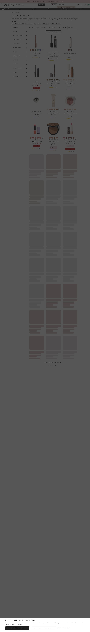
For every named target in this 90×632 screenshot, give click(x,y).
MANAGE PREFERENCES (63, 628)
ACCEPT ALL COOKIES (17, 628)
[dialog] (45, 625)
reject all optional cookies (43, 628)
